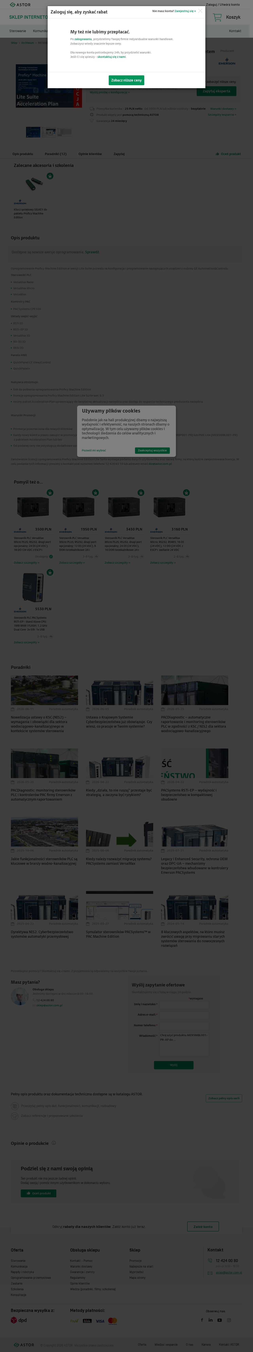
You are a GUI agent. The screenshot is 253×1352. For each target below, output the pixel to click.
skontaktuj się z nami (111, 57)
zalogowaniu (83, 39)
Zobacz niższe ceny (126, 80)
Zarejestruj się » (185, 11)
